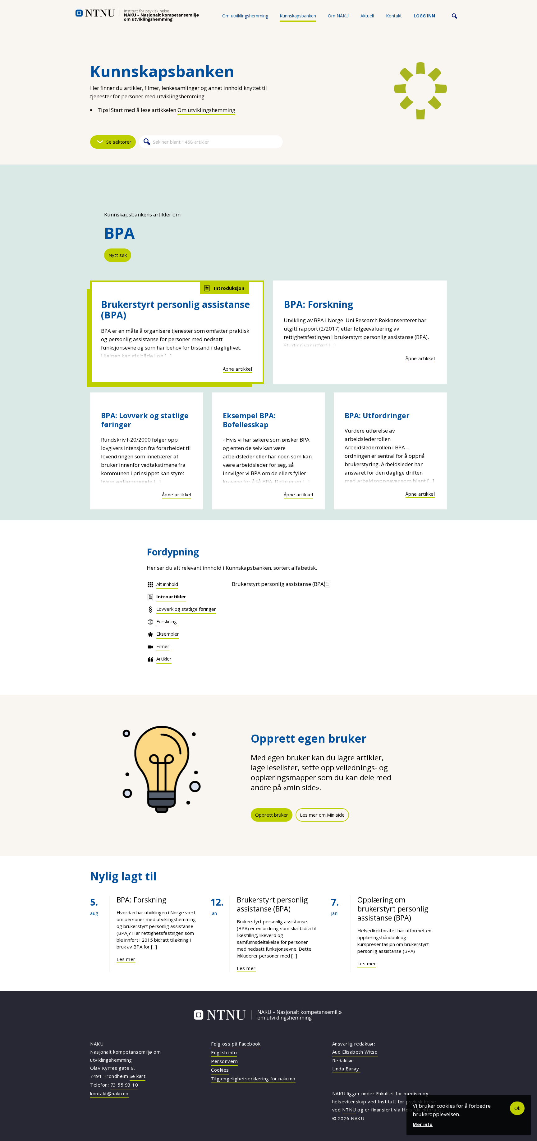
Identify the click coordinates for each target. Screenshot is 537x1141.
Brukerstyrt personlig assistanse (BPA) (175, 309)
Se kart (138, 1076)
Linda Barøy (346, 1068)
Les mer (126, 959)
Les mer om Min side (322, 815)
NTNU (349, 1109)
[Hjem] (137, 15)
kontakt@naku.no (109, 1093)
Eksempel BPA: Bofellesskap (249, 419)
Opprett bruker (271, 815)
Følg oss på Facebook (235, 1044)
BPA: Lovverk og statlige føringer (145, 419)
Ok (517, 1108)
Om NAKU (338, 16)
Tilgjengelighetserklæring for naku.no (253, 1078)
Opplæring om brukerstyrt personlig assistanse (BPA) (392, 909)
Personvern (224, 1061)
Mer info (423, 1124)
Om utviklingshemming (245, 16)
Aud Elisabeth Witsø (355, 1052)
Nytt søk (117, 255)
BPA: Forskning (318, 304)
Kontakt (394, 16)
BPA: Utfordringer (377, 415)
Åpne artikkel (237, 369)
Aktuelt (367, 16)
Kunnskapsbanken (298, 16)
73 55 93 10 (124, 1085)
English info (224, 1052)
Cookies (220, 1070)
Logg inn (424, 16)
